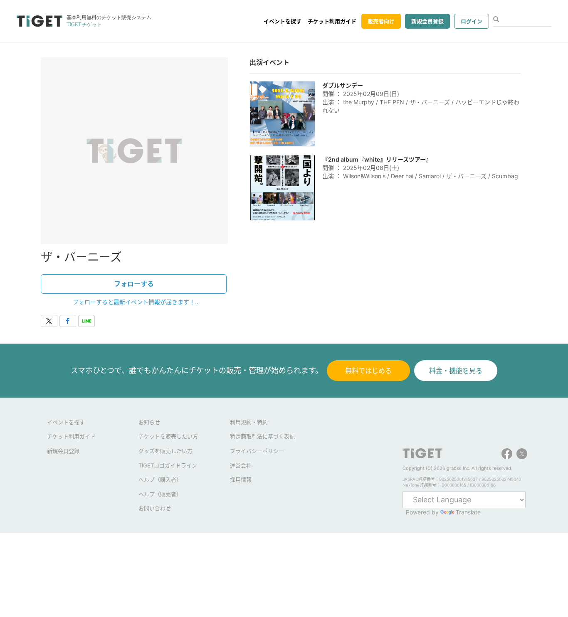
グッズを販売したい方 (165, 450)
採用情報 (241, 479)
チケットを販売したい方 (168, 436)
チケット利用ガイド (332, 21)
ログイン (471, 21)
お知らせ (149, 422)
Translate (468, 512)
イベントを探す (282, 21)
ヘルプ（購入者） (160, 479)
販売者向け (381, 21)
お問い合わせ (154, 508)
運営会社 (241, 465)
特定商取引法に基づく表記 (262, 436)
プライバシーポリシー (257, 450)
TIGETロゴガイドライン (167, 465)
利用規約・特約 (249, 422)
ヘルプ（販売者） (160, 494)
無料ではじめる (368, 370)
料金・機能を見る (455, 370)
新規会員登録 (427, 21)
